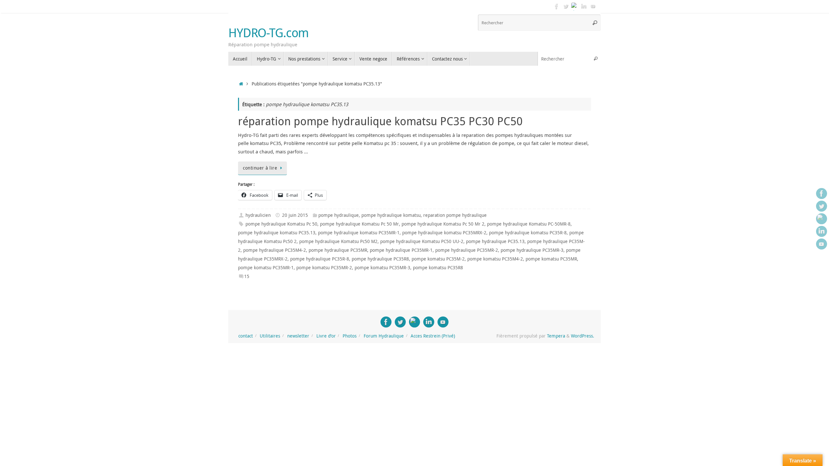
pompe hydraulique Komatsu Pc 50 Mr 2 (443, 224)
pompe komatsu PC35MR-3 (382, 268)
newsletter (298, 336)
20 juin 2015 (295, 215)
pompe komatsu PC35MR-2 (324, 268)
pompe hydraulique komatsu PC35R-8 (528, 233)
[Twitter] (565, 6)
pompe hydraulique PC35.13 (495, 241)
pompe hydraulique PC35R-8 (319, 259)
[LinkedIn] (583, 6)
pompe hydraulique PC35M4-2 (274, 250)
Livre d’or (326, 336)
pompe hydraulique (338, 215)
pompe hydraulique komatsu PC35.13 (276, 233)
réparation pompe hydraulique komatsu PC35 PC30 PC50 (380, 121)
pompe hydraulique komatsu (391, 215)
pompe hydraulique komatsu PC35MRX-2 (444, 233)
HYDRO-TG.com (268, 32)
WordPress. (582, 336)
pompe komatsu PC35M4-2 (495, 259)
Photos (350, 336)
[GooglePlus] (574, 6)
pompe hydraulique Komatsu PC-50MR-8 (529, 224)
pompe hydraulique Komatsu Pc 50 (281, 224)
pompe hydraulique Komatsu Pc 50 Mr (359, 224)
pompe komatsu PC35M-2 (438, 259)
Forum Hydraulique (384, 336)
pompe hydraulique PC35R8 (380, 259)
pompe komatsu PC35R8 (438, 268)
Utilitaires (270, 336)
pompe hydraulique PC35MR (338, 250)
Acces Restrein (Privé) (433, 336)
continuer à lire (260, 168)
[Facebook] (556, 6)
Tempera (556, 336)
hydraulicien (258, 215)
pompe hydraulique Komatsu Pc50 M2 (338, 241)
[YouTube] (592, 6)
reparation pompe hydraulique (455, 215)
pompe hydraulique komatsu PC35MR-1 (359, 233)
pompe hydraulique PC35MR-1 (401, 250)
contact (245, 336)
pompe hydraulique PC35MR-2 (466, 250)
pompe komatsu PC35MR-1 (266, 268)
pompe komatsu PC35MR (551, 259)
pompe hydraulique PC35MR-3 (532, 250)
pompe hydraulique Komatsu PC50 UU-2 (421, 241)
